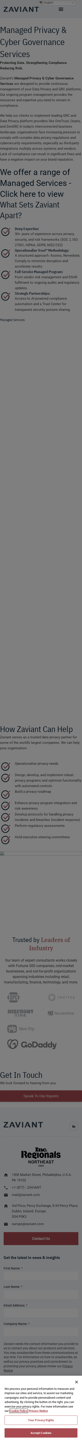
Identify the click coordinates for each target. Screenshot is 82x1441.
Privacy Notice (38, 1411)
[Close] (77, 1382)
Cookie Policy (19, 1411)
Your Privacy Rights (41, 1420)
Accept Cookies (41, 1433)
